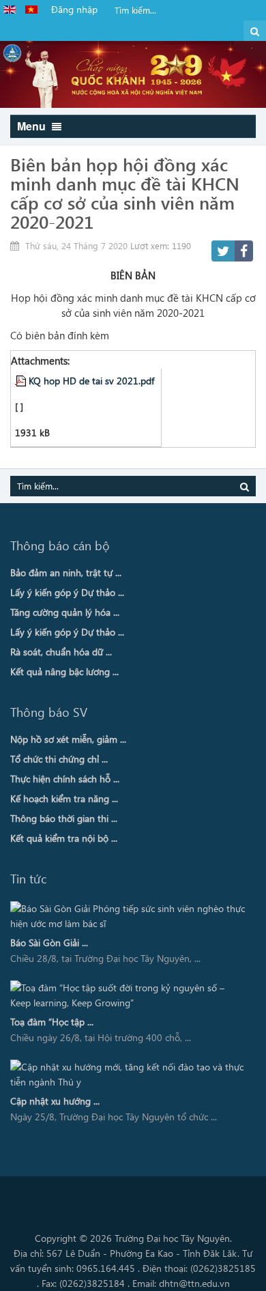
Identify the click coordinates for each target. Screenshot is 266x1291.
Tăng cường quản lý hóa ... (64, 612)
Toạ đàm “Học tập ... (51, 1021)
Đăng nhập (74, 9)
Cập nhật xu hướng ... (55, 1100)
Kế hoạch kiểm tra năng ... (64, 798)
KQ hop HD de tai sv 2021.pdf (91, 380)
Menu (32, 126)
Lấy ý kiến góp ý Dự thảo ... (67, 592)
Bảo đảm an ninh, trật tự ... (65, 572)
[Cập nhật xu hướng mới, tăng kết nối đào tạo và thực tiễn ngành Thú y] (128, 1075)
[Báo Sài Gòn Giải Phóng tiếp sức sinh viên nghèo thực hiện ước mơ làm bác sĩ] (128, 916)
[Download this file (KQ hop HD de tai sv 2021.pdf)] (22, 380)
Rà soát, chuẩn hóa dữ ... (61, 651)
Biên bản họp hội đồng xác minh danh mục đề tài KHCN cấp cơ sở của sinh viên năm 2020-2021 (124, 192)
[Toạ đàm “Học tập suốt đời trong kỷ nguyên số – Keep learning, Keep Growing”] (128, 995)
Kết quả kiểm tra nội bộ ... (63, 838)
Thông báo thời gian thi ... (63, 818)
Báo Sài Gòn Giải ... (49, 942)
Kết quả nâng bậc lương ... (64, 671)
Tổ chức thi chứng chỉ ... (59, 758)
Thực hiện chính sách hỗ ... (64, 778)
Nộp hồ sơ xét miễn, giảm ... (68, 739)
